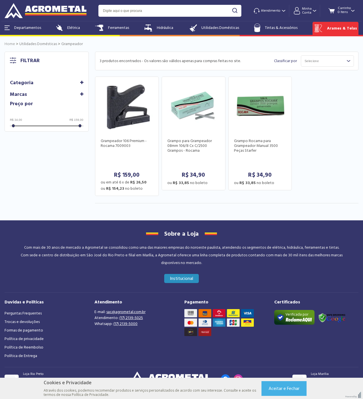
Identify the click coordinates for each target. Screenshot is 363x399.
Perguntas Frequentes (23, 313)
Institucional (181, 278)
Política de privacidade (24, 339)
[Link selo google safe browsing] (331, 317)
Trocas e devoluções (22, 322)
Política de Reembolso (24, 347)
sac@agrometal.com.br (125, 312)
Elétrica (73, 28)
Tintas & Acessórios (281, 28)
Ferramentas (118, 28)
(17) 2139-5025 (131, 318)
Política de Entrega (21, 356)
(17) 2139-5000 (125, 324)
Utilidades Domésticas (220, 28)
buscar (235, 11)
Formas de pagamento (24, 330)
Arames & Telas (342, 28)
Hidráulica (165, 28)
